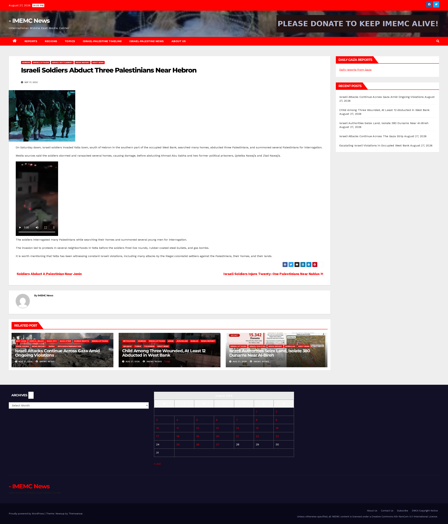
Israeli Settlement (62, 62)
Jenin (170, 341)
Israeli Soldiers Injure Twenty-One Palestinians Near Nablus (271, 274)
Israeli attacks (41, 62)
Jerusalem (182, 341)
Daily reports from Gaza (355, 69)
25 (178, 444)
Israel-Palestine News (146, 41)
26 (197, 444)
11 (177, 428)
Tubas (138, 346)
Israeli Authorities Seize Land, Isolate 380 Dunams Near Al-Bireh (269, 353)
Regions (51, 41)
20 (217, 436)
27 (217, 444)
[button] (437, 41)
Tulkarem (149, 346)
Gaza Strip (65, 341)
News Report (82, 62)
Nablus (194, 341)
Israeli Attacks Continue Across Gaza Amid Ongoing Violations (57, 353)
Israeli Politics (257, 346)
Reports (30, 41)
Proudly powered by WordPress (27, 513)
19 (197, 436)
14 (237, 428)
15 (257, 428)
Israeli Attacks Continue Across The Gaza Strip (371, 136)
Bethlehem (129, 341)
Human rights (81, 341)
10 (157, 428)
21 (237, 436)
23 (277, 436)
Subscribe (402, 510)
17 (157, 436)
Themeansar (75, 513)
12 (197, 428)
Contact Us (387, 510)
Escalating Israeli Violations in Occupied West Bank (374, 145)
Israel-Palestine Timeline (102, 41)
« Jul (157, 463)
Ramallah (290, 346)
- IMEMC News (29, 20)
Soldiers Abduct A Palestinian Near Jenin (49, 274)
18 (177, 436)
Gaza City (52, 341)
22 (257, 436)
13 (217, 428)
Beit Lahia (21, 341)
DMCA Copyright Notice (425, 510)
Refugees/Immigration (69, 346)
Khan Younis (22, 346)
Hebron (26, 62)
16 (277, 428)
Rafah (52, 346)
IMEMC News (45, 295)
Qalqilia (127, 346)
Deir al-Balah (36, 341)
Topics (70, 41)
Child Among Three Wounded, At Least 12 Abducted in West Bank (163, 353)
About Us (179, 41)
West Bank (98, 62)
